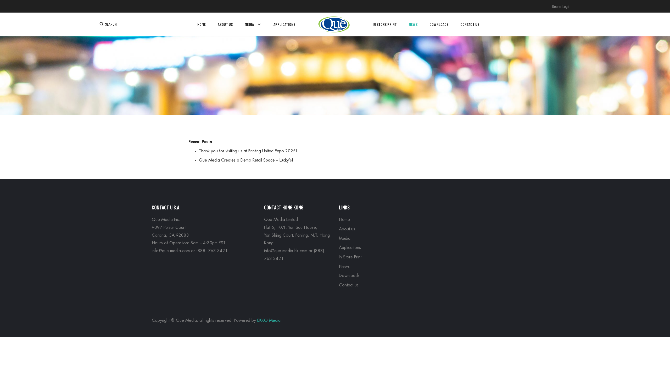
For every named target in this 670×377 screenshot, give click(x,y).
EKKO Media (269, 320)
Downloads (349, 276)
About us (347, 229)
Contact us (349, 285)
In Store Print (350, 257)
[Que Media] (334, 24)
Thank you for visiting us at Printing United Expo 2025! (248, 151)
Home (344, 220)
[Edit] (155, 174)
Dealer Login (561, 6)
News (344, 266)
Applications (350, 248)
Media (344, 238)
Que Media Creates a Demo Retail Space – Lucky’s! (246, 160)
